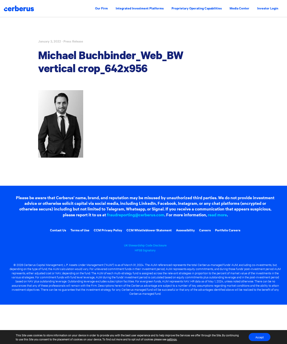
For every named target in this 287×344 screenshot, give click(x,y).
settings (172, 339)
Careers (205, 230)
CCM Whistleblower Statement (149, 230)
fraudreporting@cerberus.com (135, 214)
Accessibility (185, 230)
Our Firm (101, 8)
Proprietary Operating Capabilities (197, 8)
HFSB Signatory (145, 250)
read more (217, 214)
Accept (259, 337)
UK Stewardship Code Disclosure (145, 245)
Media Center (239, 8)
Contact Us (58, 230)
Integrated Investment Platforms (140, 8)
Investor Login (267, 8)
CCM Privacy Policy (108, 230)
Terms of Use (79, 230)
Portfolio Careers (227, 230)
